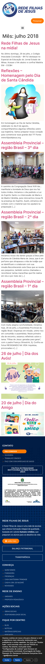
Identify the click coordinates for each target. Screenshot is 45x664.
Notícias (8, 628)
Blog (7, 625)
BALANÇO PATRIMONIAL (22, 548)
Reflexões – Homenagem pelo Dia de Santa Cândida (20, 75)
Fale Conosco (11, 451)
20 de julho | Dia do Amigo (18, 405)
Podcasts (9, 635)
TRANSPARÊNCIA (22, 557)
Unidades (9, 596)
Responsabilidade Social (15, 615)
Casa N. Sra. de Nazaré (14, 583)
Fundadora (9, 573)
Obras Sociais (10, 611)
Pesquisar (37, 21)
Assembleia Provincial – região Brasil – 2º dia (22, 214)
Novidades (9, 586)
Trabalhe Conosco (13, 458)
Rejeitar (17, 660)
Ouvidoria (9, 455)
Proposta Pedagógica (14, 600)
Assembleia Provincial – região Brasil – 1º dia (22, 283)
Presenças (9, 576)
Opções (28, 660)
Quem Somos (10, 570)
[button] (22, 28)
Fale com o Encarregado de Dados (19, 461)
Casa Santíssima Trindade (16, 579)
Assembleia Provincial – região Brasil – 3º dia (22, 145)
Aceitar (7, 660)
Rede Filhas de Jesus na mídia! (20, 45)
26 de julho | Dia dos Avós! (19, 355)
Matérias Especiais (13, 631)
